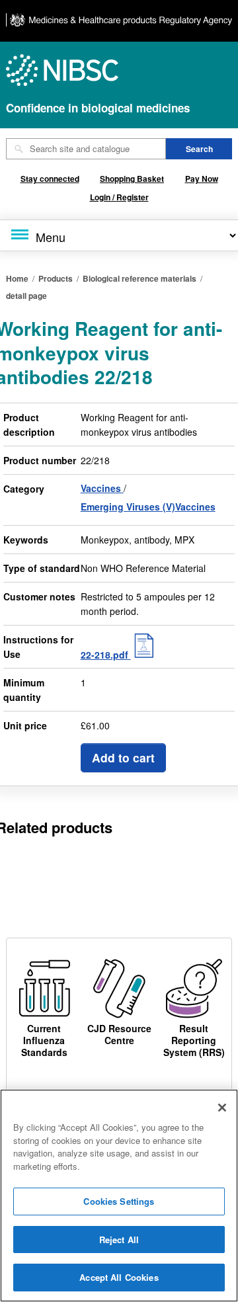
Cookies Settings (118, 1201)
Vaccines (102, 488)
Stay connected (49, 178)
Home (17, 278)
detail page (26, 296)
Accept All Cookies (118, 1277)
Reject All (119, 1239)
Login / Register (119, 197)
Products (55, 278)
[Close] (222, 1107)
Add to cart (123, 757)
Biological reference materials (139, 278)
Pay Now (201, 178)
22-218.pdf (106, 654)
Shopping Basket (132, 178)
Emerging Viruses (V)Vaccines (148, 506)
